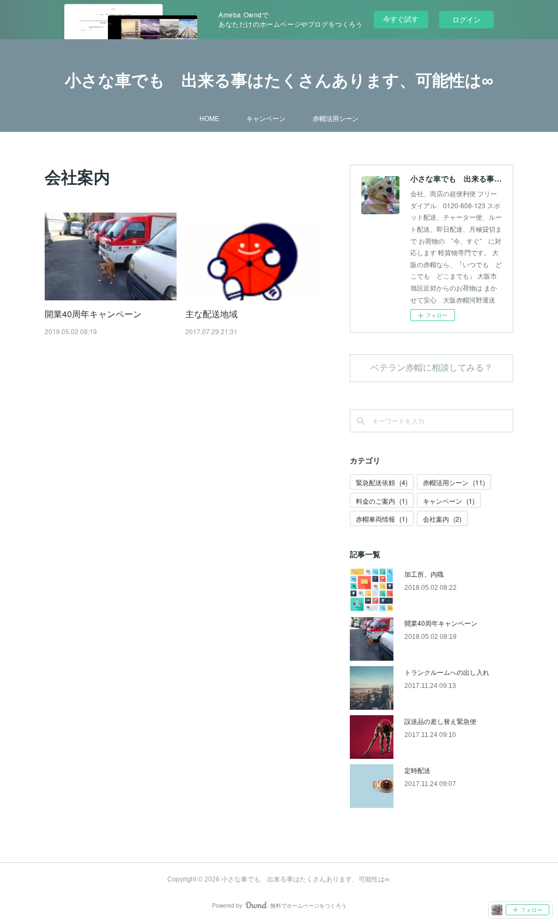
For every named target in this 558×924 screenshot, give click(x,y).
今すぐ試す (400, 19)
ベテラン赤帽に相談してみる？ (432, 367)
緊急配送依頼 (382, 482)
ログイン (466, 19)
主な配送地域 (211, 313)
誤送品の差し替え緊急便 (440, 721)
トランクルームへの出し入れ (446, 672)
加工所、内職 (424, 573)
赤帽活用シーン (336, 118)
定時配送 (417, 770)
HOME (209, 118)
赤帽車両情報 (382, 518)
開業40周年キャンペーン (93, 313)
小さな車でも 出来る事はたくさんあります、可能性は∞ (279, 80)
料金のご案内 (382, 500)
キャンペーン (266, 118)
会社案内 (442, 518)
